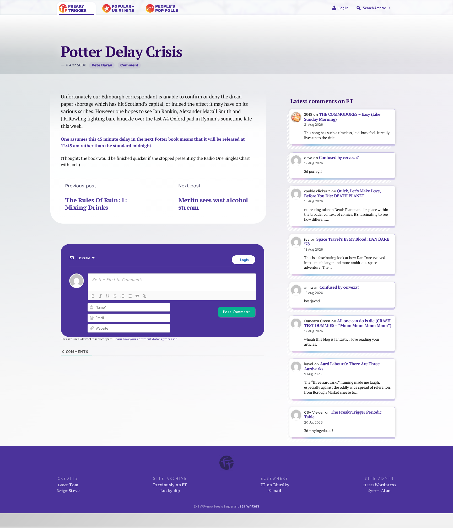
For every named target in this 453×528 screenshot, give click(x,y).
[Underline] (107, 296)
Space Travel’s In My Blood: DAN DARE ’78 (346, 241)
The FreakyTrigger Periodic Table (342, 414)
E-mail (274, 490)
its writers (249, 506)
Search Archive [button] (374, 8)
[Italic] (100, 296)
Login (244, 259)
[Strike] (115, 296)
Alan (386, 490)
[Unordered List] (129, 296)
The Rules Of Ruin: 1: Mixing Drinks (96, 204)
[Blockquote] (137, 296)
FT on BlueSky (275, 484)
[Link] (144, 296)
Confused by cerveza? (339, 157)
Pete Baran (102, 65)
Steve (74, 490)
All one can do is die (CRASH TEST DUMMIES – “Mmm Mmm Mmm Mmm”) (347, 323)
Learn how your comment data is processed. (146, 339)
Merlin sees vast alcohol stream (213, 204)
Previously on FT (170, 484)
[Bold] (93, 296)
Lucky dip (170, 490)
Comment (129, 65)
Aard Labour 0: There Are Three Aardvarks (342, 366)
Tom (73, 484)
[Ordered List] (122, 296)
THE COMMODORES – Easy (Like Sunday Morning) (342, 117)
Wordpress (385, 484)
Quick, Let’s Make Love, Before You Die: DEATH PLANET (342, 193)
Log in (343, 8)
